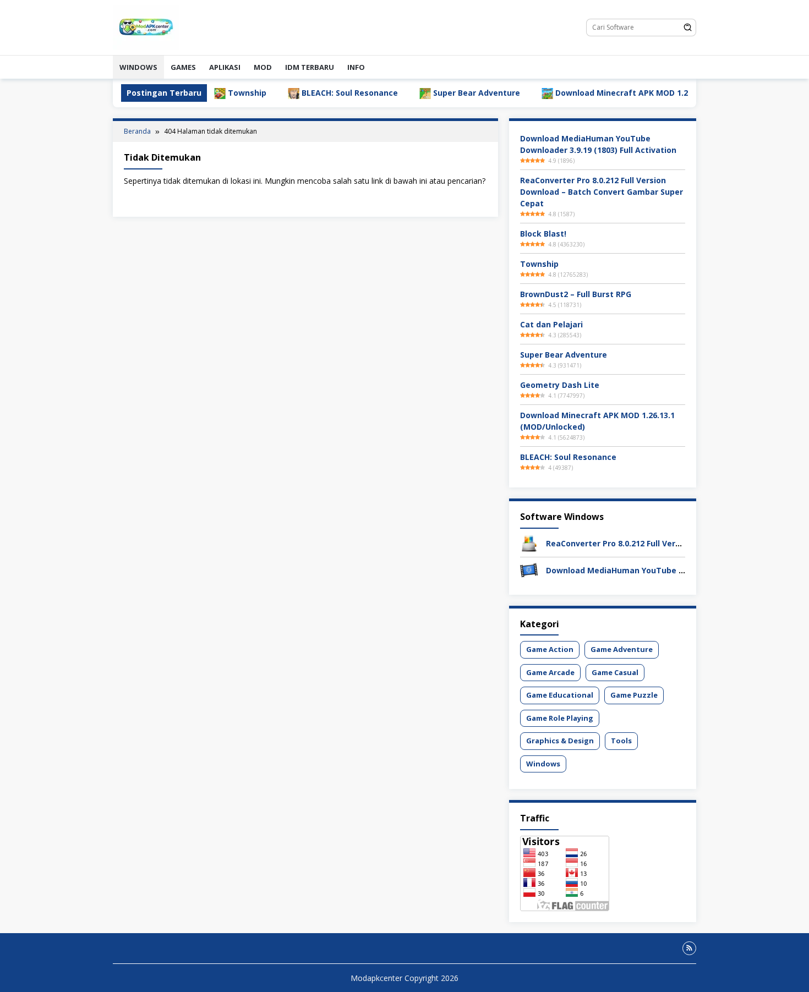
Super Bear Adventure (445, 92)
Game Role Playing (559, 718)
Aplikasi (224, 67)
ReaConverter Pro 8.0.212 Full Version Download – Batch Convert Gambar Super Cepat (601, 192)
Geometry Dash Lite (559, 385)
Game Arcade (550, 672)
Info (356, 67)
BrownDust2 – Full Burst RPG (575, 294)
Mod (263, 67)
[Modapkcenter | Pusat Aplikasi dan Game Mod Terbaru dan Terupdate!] (146, 26)
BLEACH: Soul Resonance (318, 92)
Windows (138, 67)
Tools (621, 741)
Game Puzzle (634, 695)
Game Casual (615, 672)
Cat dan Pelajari (551, 324)
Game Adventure (622, 649)
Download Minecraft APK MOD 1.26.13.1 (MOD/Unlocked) (634, 92)
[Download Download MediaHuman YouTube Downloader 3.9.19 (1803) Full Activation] (529, 569)
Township (216, 92)
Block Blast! (543, 233)
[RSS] (689, 948)
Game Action (549, 649)
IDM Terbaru (309, 67)
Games (183, 67)
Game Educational (559, 695)
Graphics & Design (560, 741)
